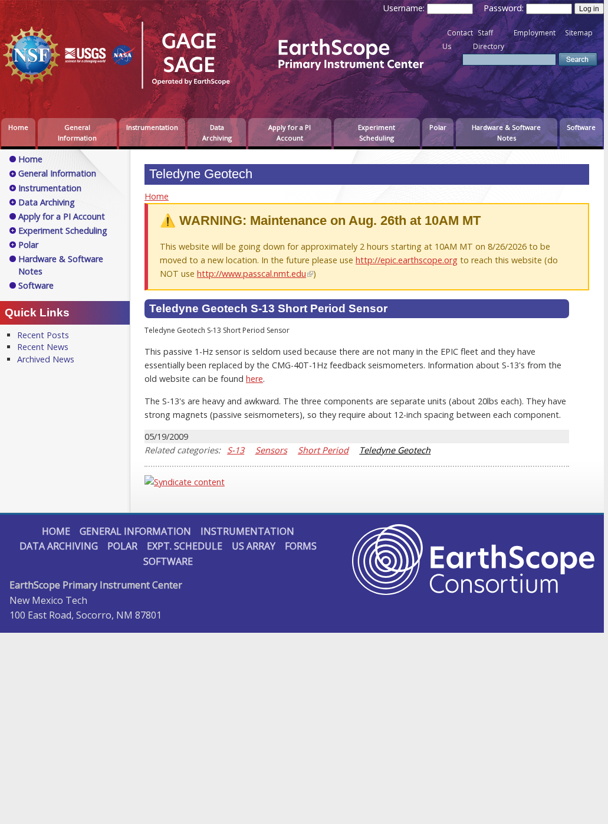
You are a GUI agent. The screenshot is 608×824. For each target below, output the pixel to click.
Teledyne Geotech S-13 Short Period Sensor (268, 308)
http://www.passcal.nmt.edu (251, 273)
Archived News (45, 359)
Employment (535, 33)
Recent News (42, 346)
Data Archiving (217, 132)
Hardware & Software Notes (506, 132)
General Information (77, 132)
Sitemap (579, 33)
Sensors (271, 450)
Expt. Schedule (184, 545)
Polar (437, 127)
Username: (405, 8)
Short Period (323, 450)
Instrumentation (152, 127)
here (254, 378)
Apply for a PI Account (289, 132)
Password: (505, 8)
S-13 (235, 450)
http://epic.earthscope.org (407, 260)
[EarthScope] (473, 591)
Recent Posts (43, 335)
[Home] (221, 90)
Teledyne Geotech (394, 450)
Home (18, 127)
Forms (301, 545)
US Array (253, 545)
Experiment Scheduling (376, 132)
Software (581, 127)
